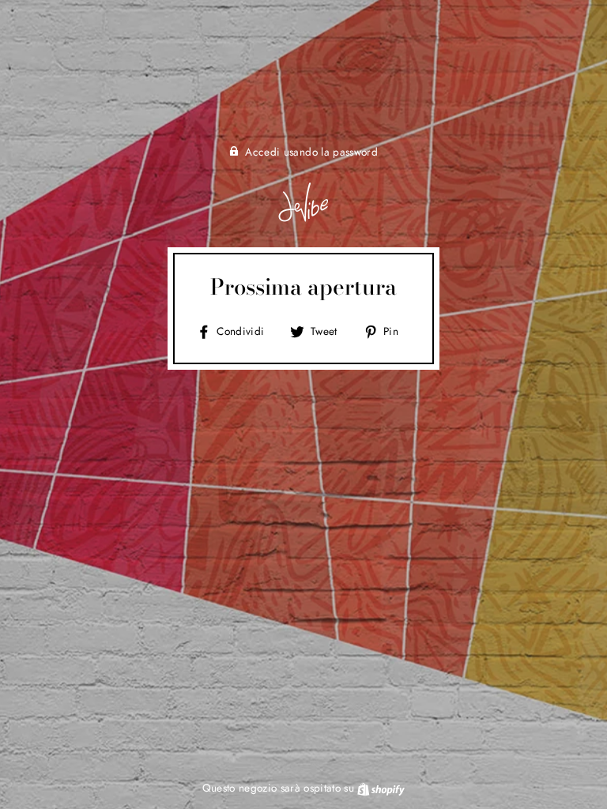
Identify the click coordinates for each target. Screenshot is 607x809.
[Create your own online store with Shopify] (381, 788)
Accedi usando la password (311, 152)
